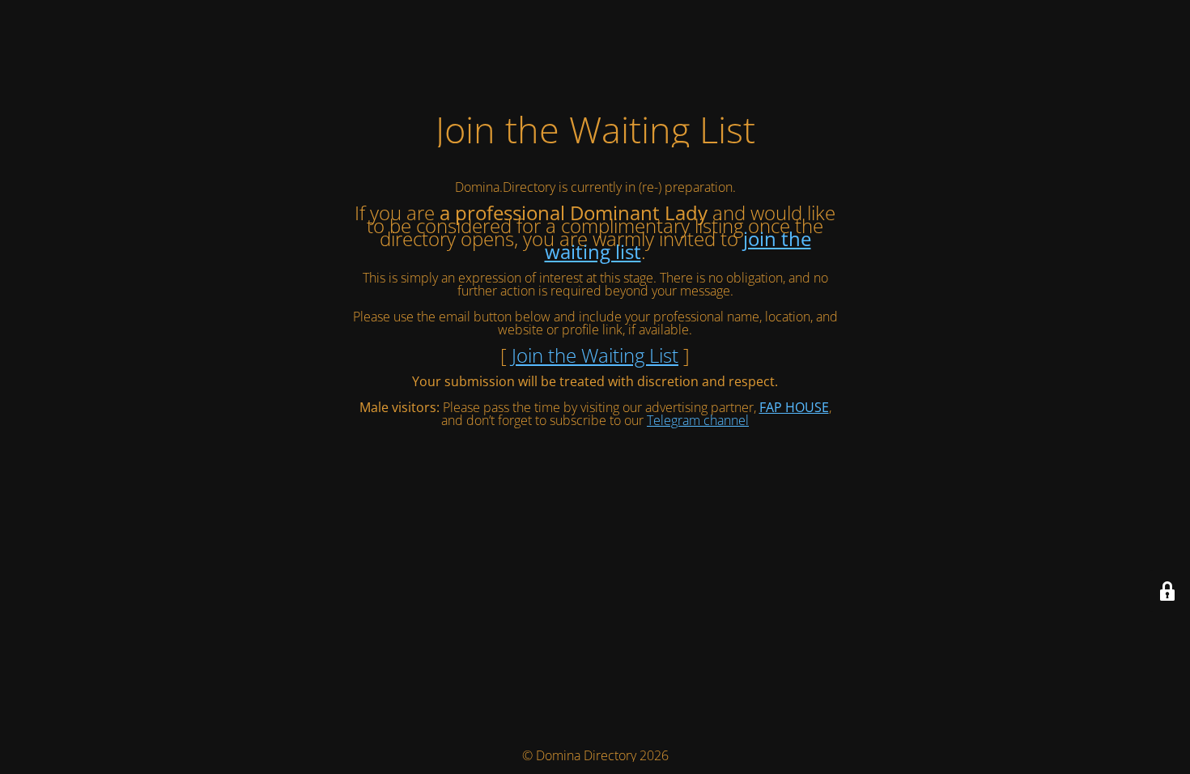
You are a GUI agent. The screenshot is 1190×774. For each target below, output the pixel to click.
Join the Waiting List (595, 355)
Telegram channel (698, 420)
